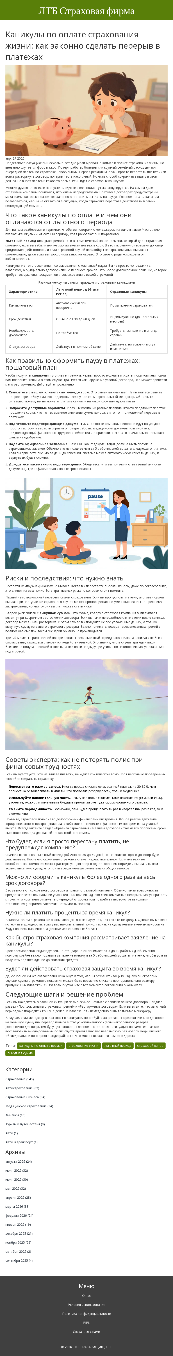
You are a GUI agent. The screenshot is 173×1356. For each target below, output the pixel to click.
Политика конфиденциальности (86, 1313)
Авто (11, 1133)
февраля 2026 (19, 1215)
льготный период (118, 1045)
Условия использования (86, 1304)
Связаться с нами (86, 1331)
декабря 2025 (19, 1233)
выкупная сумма (20, 1053)
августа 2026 (18, 1161)
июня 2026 (16, 1179)
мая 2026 (15, 1188)
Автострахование (22, 1088)
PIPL (86, 1322)
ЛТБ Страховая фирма (87, 11)
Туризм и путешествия (25, 1124)
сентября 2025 (19, 1260)
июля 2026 (16, 1170)
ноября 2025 (18, 1242)
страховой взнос (150, 1045)
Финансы (15, 1115)
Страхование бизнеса (25, 1097)
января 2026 (18, 1224)
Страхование (19, 1079)
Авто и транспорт (21, 1142)
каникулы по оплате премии (40, 1045)
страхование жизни (83, 1045)
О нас (86, 1295)
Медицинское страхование (29, 1106)
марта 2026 (17, 1206)
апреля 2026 (18, 1197)
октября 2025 (18, 1251)
